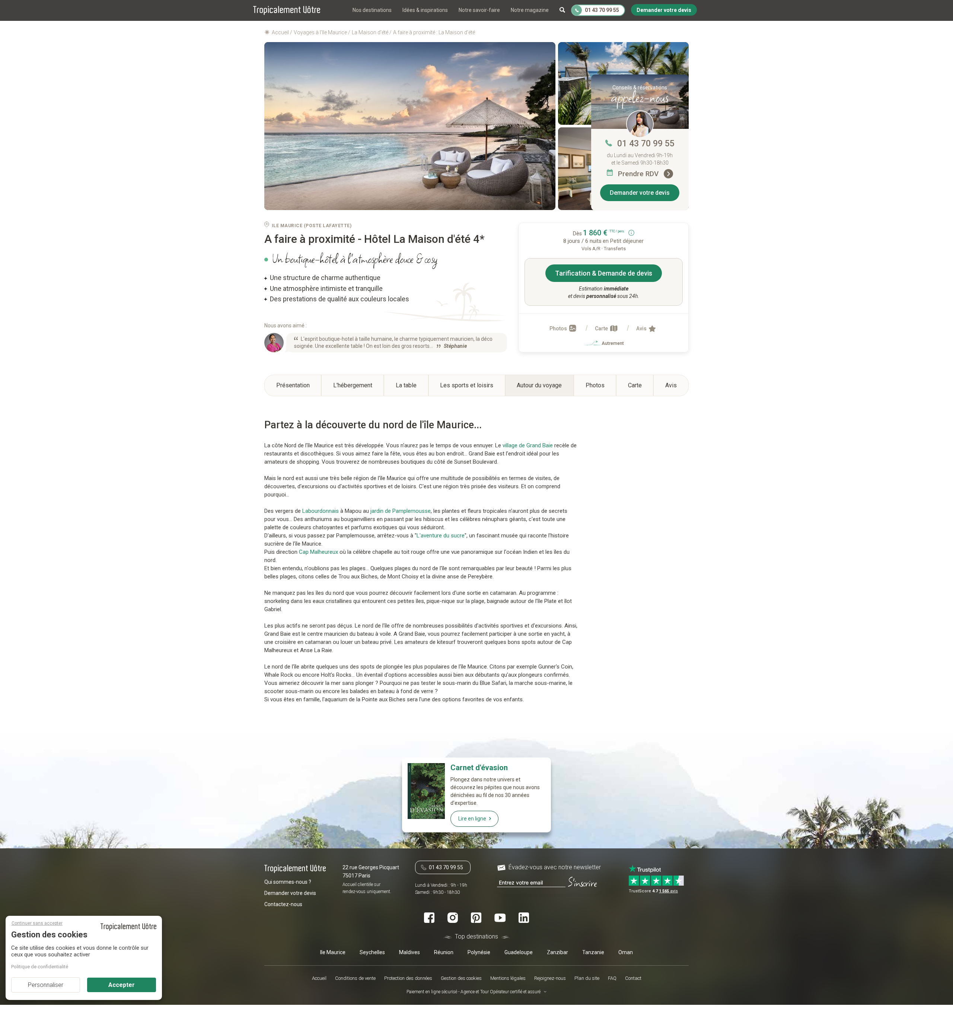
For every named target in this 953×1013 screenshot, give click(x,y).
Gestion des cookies (461, 978)
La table (406, 385)
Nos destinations (372, 10)
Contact (633, 978)
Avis (642, 328)
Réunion (443, 952)
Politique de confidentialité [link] (39, 966)
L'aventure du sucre (441, 535)
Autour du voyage (539, 385)
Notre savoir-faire (479, 10)
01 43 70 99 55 (646, 144)
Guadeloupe (518, 952)
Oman (625, 952)
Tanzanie (593, 952)
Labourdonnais (320, 511)
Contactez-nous (283, 904)
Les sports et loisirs (466, 385)
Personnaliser (45, 984)
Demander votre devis (640, 192)
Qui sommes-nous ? (287, 882)
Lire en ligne (472, 819)
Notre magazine (530, 10)
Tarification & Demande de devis (603, 273)
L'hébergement (352, 385)
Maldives (409, 952)
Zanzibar (557, 952)
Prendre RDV (639, 173)
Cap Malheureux (318, 552)
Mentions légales (508, 978)
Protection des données (408, 978)
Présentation (293, 385)
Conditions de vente (355, 978)
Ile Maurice (332, 952)
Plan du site (586, 978)
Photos (558, 328)
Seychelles (372, 952)
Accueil (319, 978)
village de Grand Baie (528, 445)
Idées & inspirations (425, 10)
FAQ (612, 978)
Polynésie (479, 952)
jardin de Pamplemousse (400, 511)
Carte (602, 328)
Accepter (121, 984)
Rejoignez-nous (550, 978)
